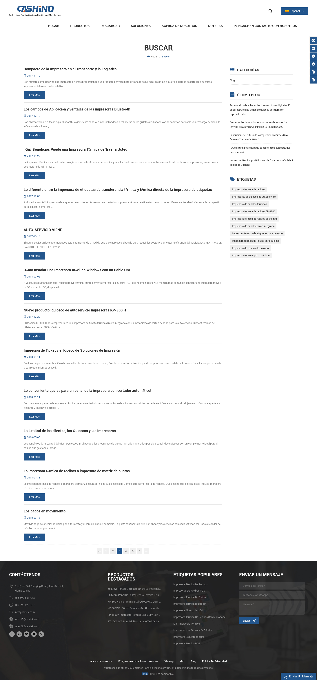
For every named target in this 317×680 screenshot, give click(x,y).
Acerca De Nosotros (179, 25)
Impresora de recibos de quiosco (250, 248)
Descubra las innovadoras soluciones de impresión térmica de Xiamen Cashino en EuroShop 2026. (258, 124)
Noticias (215, 25)
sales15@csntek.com (27, 619)
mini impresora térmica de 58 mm (192, 630)
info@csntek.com (25, 612)
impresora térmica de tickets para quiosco (256, 240)
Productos (80, 25)
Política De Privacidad (214, 661)
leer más (34, 95)
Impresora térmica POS (186, 643)
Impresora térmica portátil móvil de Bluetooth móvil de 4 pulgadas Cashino (261, 162)
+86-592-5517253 (25, 597)
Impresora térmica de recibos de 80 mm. (255, 218)
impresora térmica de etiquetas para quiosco (257, 233)
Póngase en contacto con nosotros (138, 661)
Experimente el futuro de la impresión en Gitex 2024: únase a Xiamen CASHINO (259, 137)
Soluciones (141, 25)
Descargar (110, 25)
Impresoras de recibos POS (189, 590)
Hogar (53, 25)
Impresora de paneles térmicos (249, 204)
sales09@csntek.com (27, 626)
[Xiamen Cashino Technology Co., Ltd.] (35, 11)
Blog (232, 80)
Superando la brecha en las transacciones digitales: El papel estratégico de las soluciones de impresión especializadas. (260, 110)
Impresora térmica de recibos (248, 189)
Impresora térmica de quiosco (190, 597)
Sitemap (169, 661)
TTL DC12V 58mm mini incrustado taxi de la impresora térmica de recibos (134, 621)
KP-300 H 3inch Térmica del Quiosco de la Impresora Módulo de (134, 601)
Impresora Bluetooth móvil (188, 610)
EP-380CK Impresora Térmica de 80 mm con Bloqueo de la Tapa (134, 614)
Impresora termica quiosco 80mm (251, 255)
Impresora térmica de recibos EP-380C (254, 211)
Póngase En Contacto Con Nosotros (265, 25)
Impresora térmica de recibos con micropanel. (200, 617)
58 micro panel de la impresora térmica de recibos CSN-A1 (134, 595)
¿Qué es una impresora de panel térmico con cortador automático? (260, 150)
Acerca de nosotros (101, 661)
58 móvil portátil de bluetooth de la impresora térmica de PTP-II (134, 588)
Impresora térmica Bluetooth (189, 603)
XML (182, 661)
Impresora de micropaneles (188, 636)
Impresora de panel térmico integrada (253, 226)
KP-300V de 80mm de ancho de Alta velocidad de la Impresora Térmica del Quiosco (134, 608)
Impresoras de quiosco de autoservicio (254, 196)
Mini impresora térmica (186, 623)
